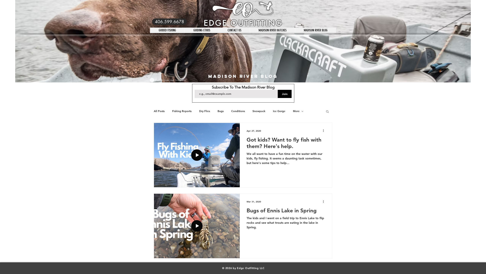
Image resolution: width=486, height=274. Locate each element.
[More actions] (324, 130)
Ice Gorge (279, 111)
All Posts (159, 111)
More (296, 111)
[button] (327, 112)
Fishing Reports (182, 111)
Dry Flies (204, 111)
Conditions (238, 111)
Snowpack (258, 111)
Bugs (221, 111)
